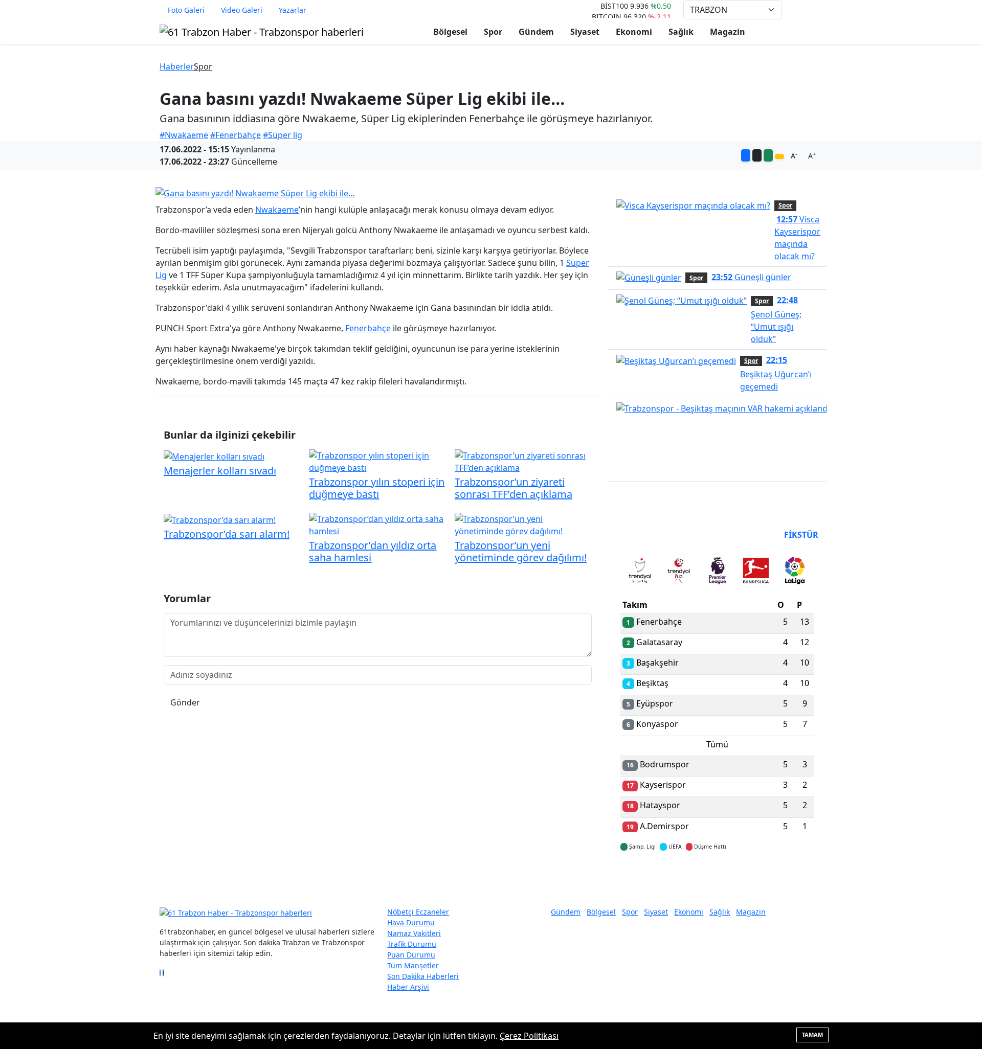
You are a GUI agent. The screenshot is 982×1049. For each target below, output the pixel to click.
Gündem (536, 31)
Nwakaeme (277, 209)
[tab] (639, 572)
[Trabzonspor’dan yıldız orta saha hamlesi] (377, 524)
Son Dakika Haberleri (423, 976)
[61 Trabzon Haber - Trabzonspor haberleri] (262, 30)
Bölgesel (450, 31)
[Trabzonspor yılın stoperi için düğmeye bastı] (377, 460)
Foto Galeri (186, 10)
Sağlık (681, 31)
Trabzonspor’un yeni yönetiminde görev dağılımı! (521, 551)
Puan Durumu (411, 955)
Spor (493, 31)
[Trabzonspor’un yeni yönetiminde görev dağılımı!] (523, 524)
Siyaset (584, 31)
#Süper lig (282, 135)
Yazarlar (292, 10)
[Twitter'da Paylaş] (757, 155)
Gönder (185, 702)
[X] (163, 972)
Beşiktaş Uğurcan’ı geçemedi (776, 373)
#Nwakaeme (184, 135)
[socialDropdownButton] (779, 156)
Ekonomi (634, 31)
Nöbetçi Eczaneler (418, 912)
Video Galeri (241, 10)
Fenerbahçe (368, 328)
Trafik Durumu (411, 944)
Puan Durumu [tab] (648, 534)
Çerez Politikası (529, 1035)
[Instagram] (166, 972)
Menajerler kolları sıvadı (220, 470)
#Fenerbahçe (235, 135)
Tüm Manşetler (413, 965)
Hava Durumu (411, 922)
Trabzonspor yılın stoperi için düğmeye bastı (376, 488)
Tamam (812, 1034)
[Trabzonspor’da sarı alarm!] (220, 518)
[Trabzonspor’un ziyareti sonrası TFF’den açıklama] (523, 460)
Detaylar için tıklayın (717, 876)
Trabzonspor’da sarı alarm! (226, 534)
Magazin (727, 31)
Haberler (177, 66)
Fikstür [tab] (801, 534)
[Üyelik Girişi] (818, 10)
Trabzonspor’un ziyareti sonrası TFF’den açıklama (513, 488)
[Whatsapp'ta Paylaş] (768, 155)
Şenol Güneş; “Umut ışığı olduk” (776, 319)
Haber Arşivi (408, 987)
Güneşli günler (751, 277)
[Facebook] (160, 972)
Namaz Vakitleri (414, 933)
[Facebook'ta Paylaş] (745, 155)
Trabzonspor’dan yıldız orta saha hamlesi (372, 551)
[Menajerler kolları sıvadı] (214, 455)
